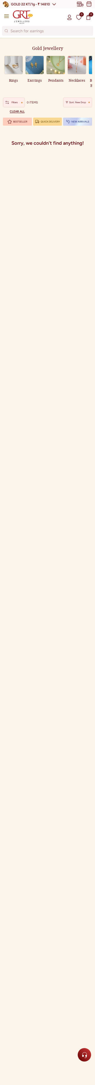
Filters (14, 102)
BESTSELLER (20, 121)
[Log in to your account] (69, 17)
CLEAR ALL (17, 111)
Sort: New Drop (77, 102)
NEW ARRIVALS (80, 121)
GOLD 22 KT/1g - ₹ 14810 (30, 4)
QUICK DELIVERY (50, 121)
